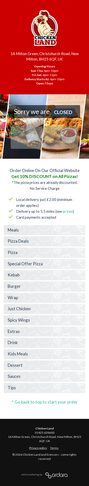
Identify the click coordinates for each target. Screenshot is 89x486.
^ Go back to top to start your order (44, 402)
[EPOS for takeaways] (55, 474)
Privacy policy (38, 448)
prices (68, 211)
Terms (54, 448)
